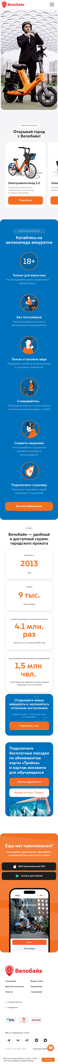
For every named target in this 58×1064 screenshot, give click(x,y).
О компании (10, 981)
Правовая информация (43, 1049)
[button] (51, 4)
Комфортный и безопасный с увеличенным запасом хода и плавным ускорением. (21, 190)
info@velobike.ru (14, 1002)
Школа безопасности (14, 987)
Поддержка (12, 1007)
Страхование (36, 992)
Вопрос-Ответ (37, 981)
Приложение (36, 987)
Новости (9, 992)
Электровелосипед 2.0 (24, 183)
